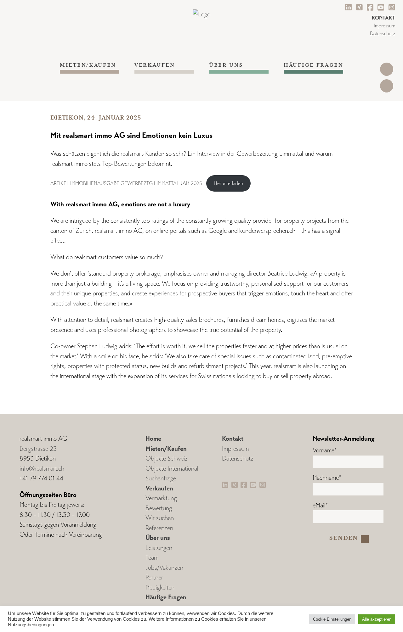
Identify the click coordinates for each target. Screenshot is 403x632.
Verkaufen (154, 65)
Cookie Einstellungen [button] (332, 619)
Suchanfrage (160, 478)
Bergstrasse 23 (38, 449)
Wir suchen (159, 518)
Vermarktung (161, 498)
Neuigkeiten (159, 587)
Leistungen (158, 548)
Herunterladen (228, 183)
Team (151, 558)
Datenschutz (382, 33)
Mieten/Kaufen (88, 65)
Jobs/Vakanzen (164, 568)
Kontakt (232, 438)
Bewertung (158, 508)
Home (153, 438)
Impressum (384, 25)
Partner (154, 577)
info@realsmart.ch (42, 469)
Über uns (226, 65)
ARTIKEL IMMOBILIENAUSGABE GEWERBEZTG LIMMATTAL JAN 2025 (126, 183)
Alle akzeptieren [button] (376, 619)
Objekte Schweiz (166, 458)
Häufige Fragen (313, 65)
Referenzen (159, 528)
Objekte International (171, 469)
